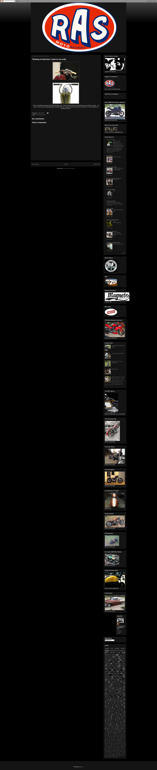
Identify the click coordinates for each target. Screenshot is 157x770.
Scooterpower (107, 746)
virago (123, 688)
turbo (107, 756)
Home (66, 164)
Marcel (123, 700)
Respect (118, 702)
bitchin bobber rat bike (117, 715)
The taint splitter (122, 747)
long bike (116, 754)
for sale (113, 752)
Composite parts (115, 681)
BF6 (116, 657)
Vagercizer (112, 751)
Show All (123, 253)
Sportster (107, 676)
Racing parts (122, 727)
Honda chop (115, 369)
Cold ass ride (108, 737)
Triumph (116, 750)
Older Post (96, 164)
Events (117, 708)
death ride (112, 720)
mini (122, 731)
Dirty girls (110, 739)
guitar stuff (120, 752)
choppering (108, 707)
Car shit (114, 717)
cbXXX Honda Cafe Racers (115, 657)
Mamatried (108, 743)
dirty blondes (120, 720)
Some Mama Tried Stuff (118, 353)
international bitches (109, 754)
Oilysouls (122, 692)
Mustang (107, 678)
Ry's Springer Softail (40, 114)
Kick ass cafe (116, 714)
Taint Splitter (118, 676)
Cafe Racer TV (120, 678)
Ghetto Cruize (122, 739)
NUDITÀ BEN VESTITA (113, 220)
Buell (106, 713)
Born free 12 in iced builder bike (117, 362)
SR (124, 704)
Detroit (120, 689)
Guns (107, 740)
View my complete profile (119, 632)
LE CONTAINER (111, 189)
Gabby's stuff (108, 688)
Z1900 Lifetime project (116, 682)
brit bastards (116, 731)
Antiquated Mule (111, 201)
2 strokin (113, 724)
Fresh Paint (115, 179)
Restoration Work (110, 671)
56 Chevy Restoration (115, 674)
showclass (123, 755)
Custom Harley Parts (116, 687)
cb (107, 720)
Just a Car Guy (111, 139)
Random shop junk (110, 728)
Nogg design (110, 208)
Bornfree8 (118, 735)
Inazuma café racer (112, 231)
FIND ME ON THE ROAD (113, 242)
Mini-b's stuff (110, 655)
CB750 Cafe (114, 653)
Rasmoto (119, 728)
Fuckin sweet (112, 713)
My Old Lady (115, 718)
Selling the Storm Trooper (118, 377)
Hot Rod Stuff (108, 714)
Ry (119, 624)
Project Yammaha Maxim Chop (115, 697)
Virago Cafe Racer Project (115, 666)
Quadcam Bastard (109, 744)
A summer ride (118, 707)
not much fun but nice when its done (114, 721)
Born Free (112, 735)
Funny (106, 691)
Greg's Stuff (120, 713)
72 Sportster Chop (119, 663)
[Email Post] (47, 113)
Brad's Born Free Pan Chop (115, 691)
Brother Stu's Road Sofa (117, 711)
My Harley (120, 725)
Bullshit (118, 670)
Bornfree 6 (115, 691)
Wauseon (118, 751)
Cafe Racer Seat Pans (116, 703)
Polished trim (120, 743)
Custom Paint (112, 680)
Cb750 (116, 736)
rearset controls (116, 722)
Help (120, 740)
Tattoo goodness (111, 706)
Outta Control (108, 727)
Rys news (122, 718)
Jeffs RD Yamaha (114, 700)
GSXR (106, 700)
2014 (117, 732)
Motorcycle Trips (110, 696)
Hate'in (116, 740)
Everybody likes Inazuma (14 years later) (117, 234)
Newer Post (35, 164)
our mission (116, 755)
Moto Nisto (112, 725)
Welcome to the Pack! (118, 244)
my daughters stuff (109, 732)
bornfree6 (120, 706)
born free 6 (115, 660)
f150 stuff (107, 752)
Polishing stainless (115, 710)
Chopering (121, 736)
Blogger (81, 766)
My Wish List (110, 702)
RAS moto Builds (119, 744)
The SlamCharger (113, 729)
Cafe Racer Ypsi (113, 665)
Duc (120, 717)
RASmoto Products (117, 651)
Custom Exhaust (116, 737)
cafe (122, 751)
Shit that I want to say (116, 746)
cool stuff (107, 684)
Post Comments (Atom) (69, 168)
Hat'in (112, 740)
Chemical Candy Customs (114, 178)
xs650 (107, 670)
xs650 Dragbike (113, 756)
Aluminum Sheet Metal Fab (113, 695)
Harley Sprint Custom (115, 668)
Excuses (116, 739)
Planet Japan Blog (112, 167)
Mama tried (122, 741)
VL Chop (116, 688)
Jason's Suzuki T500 (114, 741)
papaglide (107, 722)
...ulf (114, 191)
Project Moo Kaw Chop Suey (113, 704)
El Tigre (122, 667)
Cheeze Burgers (109, 708)
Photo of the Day (117, 157)
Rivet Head (110, 155)
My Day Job (115, 673)
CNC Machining (111, 689)
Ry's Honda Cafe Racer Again (115, 693)
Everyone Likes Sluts (117, 699)
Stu (116, 747)
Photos (115, 727)
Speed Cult (112, 747)
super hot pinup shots (115, 648)
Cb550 (112, 736)
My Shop (114, 743)
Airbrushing (107, 717)
